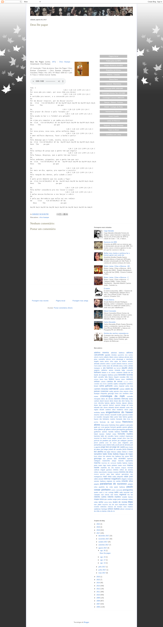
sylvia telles (108, 502)
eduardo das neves (101, 407)
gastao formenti (110, 427)
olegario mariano (127, 479)
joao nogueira (123, 443)
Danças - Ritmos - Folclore (113, 102)
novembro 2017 (104, 539)
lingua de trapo (126, 454)
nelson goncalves (122, 474)
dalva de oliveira (107, 399)
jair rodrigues (122, 440)
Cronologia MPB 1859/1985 (113, 88)
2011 (98, 592)
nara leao (110, 474)
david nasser (104, 401)
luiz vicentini (120, 458)
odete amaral (98, 479)
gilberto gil (101, 429)
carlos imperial (119, 386)
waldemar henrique (100, 509)
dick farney (126, 401)
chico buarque (44, 217)
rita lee (130, 495)
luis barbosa (116, 456)
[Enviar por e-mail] (58, 214)
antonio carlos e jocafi (108, 364)
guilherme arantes (100, 432)
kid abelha (98, 452)
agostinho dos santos (125, 355)
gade (95, 427)
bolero (111, 379)
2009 (98, 598)
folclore (118, 422)
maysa (123, 468)
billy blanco (109, 377)
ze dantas (103, 511)
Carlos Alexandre (110, 322)
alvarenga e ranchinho (124, 359)
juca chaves (128, 449)
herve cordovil (120, 436)
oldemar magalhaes (112, 479)
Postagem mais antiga (80, 301)
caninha (110, 384)
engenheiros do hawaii (119, 412)
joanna (101, 443)
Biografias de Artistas (113, 70)
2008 (98, 601)
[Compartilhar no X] (62, 214)
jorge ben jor (106, 447)
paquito (96, 484)
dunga (123, 405)
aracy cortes (123, 366)
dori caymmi (103, 405)
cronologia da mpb (112, 396)
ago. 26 (103, 550)
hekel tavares (99, 434)
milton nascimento (100, 472)
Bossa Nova (113, 79)
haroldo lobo (127, 432)
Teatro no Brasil (113, 130)
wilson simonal (125, 509)
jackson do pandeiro (101, 440)
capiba (115, 384)
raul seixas (105, 495)
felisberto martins (109, 419)
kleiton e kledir (127, 452)
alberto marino (99, 357)
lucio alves (98, 456)
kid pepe (107, 452)
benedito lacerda (125, 375)
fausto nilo (98, 419)
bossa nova (120, 379)
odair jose (128, 476)
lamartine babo (100, 454)
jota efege (104, 449)
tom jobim (97, 504)
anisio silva (109, 361)
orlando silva (127, 481)
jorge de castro (118, 447)
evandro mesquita (103, 417)
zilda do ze (111, 511)
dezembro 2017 (104, 536)
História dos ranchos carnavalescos (116, 333)
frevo (117, 425)
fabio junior (114, 417)
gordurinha (129, 429)
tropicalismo (123, 504)
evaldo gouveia (122, 415)
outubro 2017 (103, 542)
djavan (124, 403)
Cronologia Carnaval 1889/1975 (113, 98)
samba (109, 499)
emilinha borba (99, 412)
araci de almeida (112, 366)
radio (116, 492)
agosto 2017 (102, 548)
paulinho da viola (106, 487)
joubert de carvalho (115, 449)
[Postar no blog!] (60, 214)
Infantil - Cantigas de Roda (113, 107)
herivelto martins (125, 434)
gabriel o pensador (126, 425)
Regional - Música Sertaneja (113, 125)
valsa (130, 504)
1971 (53, 62)
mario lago (102, 465)
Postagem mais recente (40, 301)
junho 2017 (102, 570)
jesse (96, 443)
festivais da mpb (107, 422)
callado (103, 381)
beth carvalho (99, 377)
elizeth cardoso (105, 410)
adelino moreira (101, 353)
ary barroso (108, 368)
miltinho (115, 470)
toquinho (105, 504)
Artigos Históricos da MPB (113, 65)
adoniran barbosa (117, 353)
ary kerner (117, 368)
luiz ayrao (125, 456)
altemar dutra (110, 359)
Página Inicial (113, 56)
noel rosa (107, 476)
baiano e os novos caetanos (112, 372)
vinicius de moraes (115, 507)
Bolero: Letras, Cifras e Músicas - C (116, 277)
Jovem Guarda (113, 116)
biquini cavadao (119, 377)
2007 (98, 604)
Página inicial (60, 301)
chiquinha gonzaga (107, 393)
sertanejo (124, 499)
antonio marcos (121, 364)
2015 (98, 580)
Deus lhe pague (105, 553)
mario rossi (122, 465)
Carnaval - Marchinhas (113, 84)
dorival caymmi (114, 405)
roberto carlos (100, 497)
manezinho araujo (109, 461)
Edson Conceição (110, 311)
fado (120, 417)
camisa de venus (114, 381)
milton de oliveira (126, 470)
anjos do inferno (120, 361)
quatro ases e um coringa (103, 492)
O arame (107, 288)
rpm (105, 499)
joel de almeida (125, 445)
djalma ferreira (116, 403)
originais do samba (114, 481)
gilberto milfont (111, 429)
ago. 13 (103, 563)
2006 (98, 607)
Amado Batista (109, 300)
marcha (97, 463)
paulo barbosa (119, 487)
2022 (98, 524)
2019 (98, 527)
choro (116, 393)
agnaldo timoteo (110, 355)
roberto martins (114, 497)
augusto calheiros (100, 370)
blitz (127, 377)
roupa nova (99, 499)
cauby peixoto (114, 391)
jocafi (117, 445)
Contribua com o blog (113, 135)
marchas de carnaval (108, 463)
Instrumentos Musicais (113, 111)
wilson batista (114, 509)
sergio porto (117, 499)
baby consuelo (127, 370)
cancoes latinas (128, 381)
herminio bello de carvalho (104, 436)
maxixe (117, 468)
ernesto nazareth (110, 415)
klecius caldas (116, 452)
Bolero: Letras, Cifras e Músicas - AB (117, 266)
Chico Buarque (64, 62)
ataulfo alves (127, 368)
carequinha (122, 384)
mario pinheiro (112, 465)
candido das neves (100, 383)
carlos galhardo (106, 386)
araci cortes (102, 366)
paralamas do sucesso (113, 483)
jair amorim (113, 440)
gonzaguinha (120, 429)
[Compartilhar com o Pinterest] (67, 214)
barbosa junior (113, 375)
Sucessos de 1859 (110, 242)
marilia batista (122, 463)
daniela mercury (121, 399)
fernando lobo (121, 419)
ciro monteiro (124, 393)
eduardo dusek (113, 407)
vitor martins (128, 507)
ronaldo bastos (127, 497)
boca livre (103, 379)
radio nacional (124, 492)
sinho (101, 502)
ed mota (130, 405)
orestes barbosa (100, 481)
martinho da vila (107, 468)
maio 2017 (102, 573)
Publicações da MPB (113, 61)
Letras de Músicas (113, 121)
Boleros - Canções (113, 75)
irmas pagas (111, 438)
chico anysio (124, 391)
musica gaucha (99, 474)
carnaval (113, 388)
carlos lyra (129, 386)
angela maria (99, 361)
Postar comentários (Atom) (63, 308)
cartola (121, 389)
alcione (126, 357)
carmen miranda (101, 389)
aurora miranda (114, 370)
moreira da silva (126, 472)
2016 (98, 577)
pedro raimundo (117, 490)
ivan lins (130, 438)
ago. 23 (103, 557)
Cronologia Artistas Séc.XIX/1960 (113, 93)
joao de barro (110, 442)
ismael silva (121, 438)
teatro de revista (120, 502)
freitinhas (112, 425)
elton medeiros (117, 410)
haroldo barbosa (114, 432)
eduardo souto (125, 407)
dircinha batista (104, 403)
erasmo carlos (99, 415)
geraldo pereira (122, 427)
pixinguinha (128, 490)
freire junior (105, 425)
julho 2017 (102, 567)
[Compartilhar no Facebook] (64, 214)
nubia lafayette (117, 477)
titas (130, 501)
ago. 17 (103, 560)
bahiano (97, 372)
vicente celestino (100, 507)
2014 (98, 583)
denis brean (114, 401)
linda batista (113, 454)
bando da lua (128, 372)
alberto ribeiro (108, 357)
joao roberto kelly (109, 445)
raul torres (114, 495)
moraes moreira (113, 472)
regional (122, 495)
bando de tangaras (100, 375)
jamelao (130, 440)
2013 (98, 586)
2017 (98, 533)
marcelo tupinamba (125, 461)
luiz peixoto (107, 458)
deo (120, 401)
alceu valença (119, 357)
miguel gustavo (106, 470)
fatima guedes (128, 417)
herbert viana (111, 434)
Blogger (86, 622)
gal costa (101, 427)
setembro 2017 (103, 545)
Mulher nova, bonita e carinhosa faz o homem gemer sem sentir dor (117, 254)
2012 (98, 589)
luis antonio (107, 456)
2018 (98, 530)
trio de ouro (113, 504)
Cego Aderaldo (109, 231)
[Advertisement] (60, 44)
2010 (98, 595)
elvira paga (128, 410)
